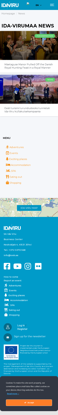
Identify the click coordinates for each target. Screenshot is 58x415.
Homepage (8, 13)
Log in (21, 325)
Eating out (16, 177)
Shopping (15, 182)
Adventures (17, 147)
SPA (13, 171)
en (37, 5)
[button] (28, 336)
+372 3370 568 (17, 250)
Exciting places (18, 159)
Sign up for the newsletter (30, 336)
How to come (11, 277)
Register (22, 329)
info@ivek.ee (11, 255)
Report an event (12, 280)
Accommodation (21, 165)
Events (14, 153)
